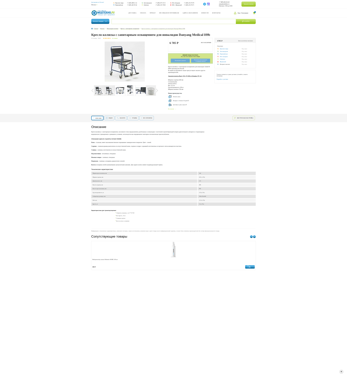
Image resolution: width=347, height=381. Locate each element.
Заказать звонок (248, 4)
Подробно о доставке (222, 79)
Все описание (171, 109)
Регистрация (244, 13)
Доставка (132, 13)
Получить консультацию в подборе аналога (200, 60)
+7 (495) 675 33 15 (160, 3)
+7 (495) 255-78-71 (189, 5)
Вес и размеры (147, 118)
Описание (98, 118)
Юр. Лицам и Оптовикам (169, 13)
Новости (205, 13)
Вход (239, 13)
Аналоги (122, 118)
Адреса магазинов (190, 13)
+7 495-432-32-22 (224, 2)
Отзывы (134, 118)
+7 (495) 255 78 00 (160, 5)
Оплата (143, 13)
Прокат (153, 13)
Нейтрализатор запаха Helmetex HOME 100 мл (105, 259)
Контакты (216, 13)
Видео (111, 118)
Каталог (98, 21)
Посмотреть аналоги (180, 60)
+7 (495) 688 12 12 (132, 3)
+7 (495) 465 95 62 (132, 5)
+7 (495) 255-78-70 (189, 3)
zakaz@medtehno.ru (224, 4)
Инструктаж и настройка (245, 118)
